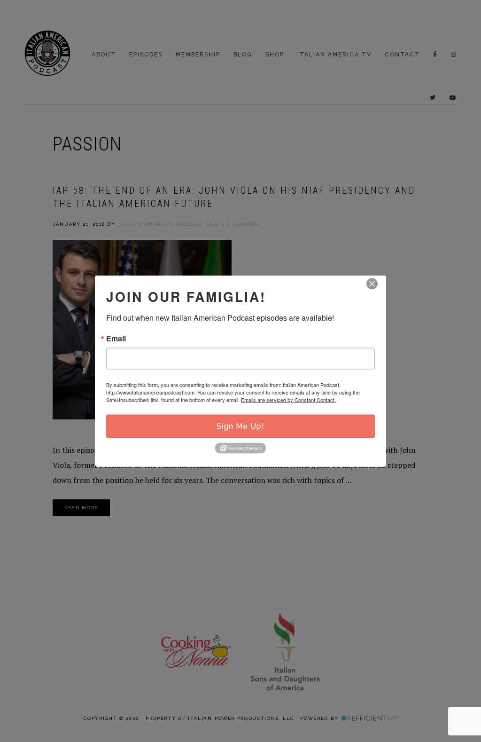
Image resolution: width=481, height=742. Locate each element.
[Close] (372, 284)
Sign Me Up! (240, 426)
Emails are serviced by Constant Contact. (288, 399)
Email (116, 338)
